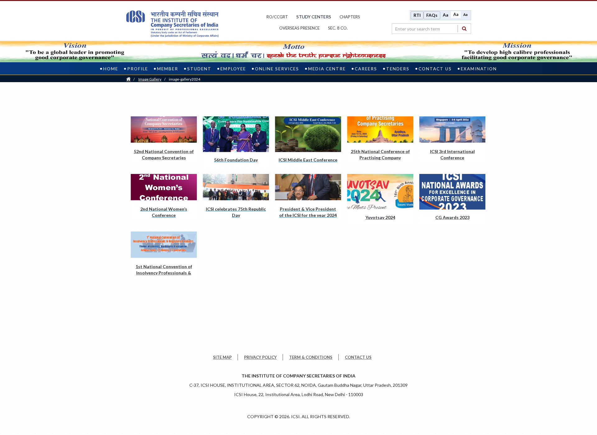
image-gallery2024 (184, 79)
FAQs (431, 15)
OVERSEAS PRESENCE (299, 28)
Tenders (398, 68)
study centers (313, 16)
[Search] (464, 28)
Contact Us (435, 68)
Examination (479, 68)
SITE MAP (222, 357)
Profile (137, 68)
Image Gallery (149, 79)
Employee (233, 68)
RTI (417, 15)
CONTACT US (358, 357)
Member (167, 68)
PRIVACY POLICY (260, 357)
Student (199, 68)
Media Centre (327, 68)
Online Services (277, 68)
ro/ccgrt (277, 16)
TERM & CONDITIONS (310, 357)
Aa (445, 14)
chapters (350, 16)
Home (110, 68)
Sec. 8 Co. (338, 28)
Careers (366, 68)
